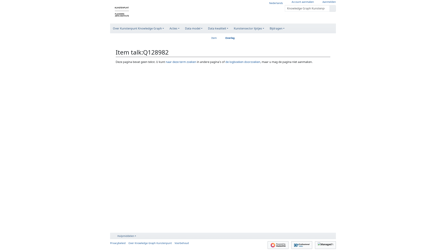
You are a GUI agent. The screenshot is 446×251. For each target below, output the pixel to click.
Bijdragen (276, 28)
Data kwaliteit (217, 28)
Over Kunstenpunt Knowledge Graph (137, 28)
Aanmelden (329, 1)
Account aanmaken (303, 1)
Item (214, 38)
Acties (173, 28)
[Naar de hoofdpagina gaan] (122, 11)
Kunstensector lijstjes (248, 28)
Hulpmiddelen (125, 236)
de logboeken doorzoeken (242, 62)
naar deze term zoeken (181, 62)
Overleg (230, 38)
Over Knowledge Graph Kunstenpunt (150, 243)
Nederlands (276, 3)
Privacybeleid (118, 243)
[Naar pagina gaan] (332, 8)
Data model (192, 28)
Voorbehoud (182, 243)
